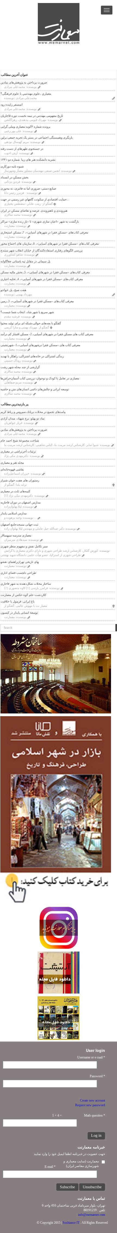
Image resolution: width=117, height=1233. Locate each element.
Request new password (90, 1105)
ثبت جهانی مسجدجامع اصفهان (19, 524)
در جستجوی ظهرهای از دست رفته (22, 148)
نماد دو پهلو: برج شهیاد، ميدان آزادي (23, 418)
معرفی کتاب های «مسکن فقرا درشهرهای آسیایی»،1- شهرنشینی (40, 345)
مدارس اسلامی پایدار (14, 513)
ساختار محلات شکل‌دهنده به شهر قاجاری (26, 583)
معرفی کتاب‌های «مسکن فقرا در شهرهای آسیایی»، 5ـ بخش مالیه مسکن (45, 272)
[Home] (58, 23)
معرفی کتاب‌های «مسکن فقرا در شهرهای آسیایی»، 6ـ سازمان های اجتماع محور (50, 243)
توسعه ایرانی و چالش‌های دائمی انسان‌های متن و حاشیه (35, 389)
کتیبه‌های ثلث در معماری (15, 491)
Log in (96, 1135)
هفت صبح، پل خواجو (13, 290)
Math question (94, 1115)
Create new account (92, 1100)
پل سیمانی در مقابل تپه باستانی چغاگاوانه (25, 261)
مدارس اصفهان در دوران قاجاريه (21, 502)
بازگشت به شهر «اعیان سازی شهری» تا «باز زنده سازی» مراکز (40, 221)
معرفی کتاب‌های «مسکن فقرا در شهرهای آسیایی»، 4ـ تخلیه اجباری (42, 279)
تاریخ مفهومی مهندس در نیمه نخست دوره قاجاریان (32, 115)
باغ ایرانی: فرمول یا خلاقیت (18, 601)
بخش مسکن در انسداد (15, 177)
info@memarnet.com (91, 1215)
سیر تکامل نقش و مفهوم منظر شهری (24, 546)
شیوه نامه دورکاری (12, 166)
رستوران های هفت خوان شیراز (20, 480)
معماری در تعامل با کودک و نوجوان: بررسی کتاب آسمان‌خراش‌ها (40, 378)
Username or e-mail (91, 1057)
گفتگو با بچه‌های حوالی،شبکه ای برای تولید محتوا (31, 323)
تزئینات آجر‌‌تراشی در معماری (18, 451)
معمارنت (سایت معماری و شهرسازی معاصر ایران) (81, 1163)
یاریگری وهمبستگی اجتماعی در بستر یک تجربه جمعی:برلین (37, 137)
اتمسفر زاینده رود (12, 104)
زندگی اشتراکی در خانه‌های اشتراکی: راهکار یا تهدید (32, 356)
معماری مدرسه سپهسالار (16, 535)
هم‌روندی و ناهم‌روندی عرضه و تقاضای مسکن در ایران (34, 210)
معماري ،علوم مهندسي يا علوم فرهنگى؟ (26, 93)
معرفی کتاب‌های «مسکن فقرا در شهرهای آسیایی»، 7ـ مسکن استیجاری (44, 232)
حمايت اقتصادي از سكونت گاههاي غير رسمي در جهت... (35, 199)
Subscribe (67, 1187)
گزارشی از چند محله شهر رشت (20, 367)
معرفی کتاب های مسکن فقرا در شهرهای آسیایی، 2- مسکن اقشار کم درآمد (47, 334)
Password (97, 1076)
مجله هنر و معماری (12, 462)
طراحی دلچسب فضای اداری (18, 572)
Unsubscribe (92, 1187)
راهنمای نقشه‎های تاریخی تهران (20, 561)
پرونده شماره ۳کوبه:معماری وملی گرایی (25, 126)
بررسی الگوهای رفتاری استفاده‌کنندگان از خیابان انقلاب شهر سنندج (42, 250)
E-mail (50, 1167)
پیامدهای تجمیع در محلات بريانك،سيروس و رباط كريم (33, 411)
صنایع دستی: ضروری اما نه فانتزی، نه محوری (28, 188)
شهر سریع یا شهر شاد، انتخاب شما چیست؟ (27, 312)
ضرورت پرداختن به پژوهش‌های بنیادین (24, 82)
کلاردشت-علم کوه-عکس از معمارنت (23, 594)
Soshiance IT (71, 1223)
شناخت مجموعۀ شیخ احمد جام (20, 440)
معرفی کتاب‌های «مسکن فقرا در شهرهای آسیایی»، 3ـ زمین (37, 301)
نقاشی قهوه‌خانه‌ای (12, 469)
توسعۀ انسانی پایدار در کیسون (19, 612)
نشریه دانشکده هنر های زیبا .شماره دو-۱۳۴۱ (28, 159)
